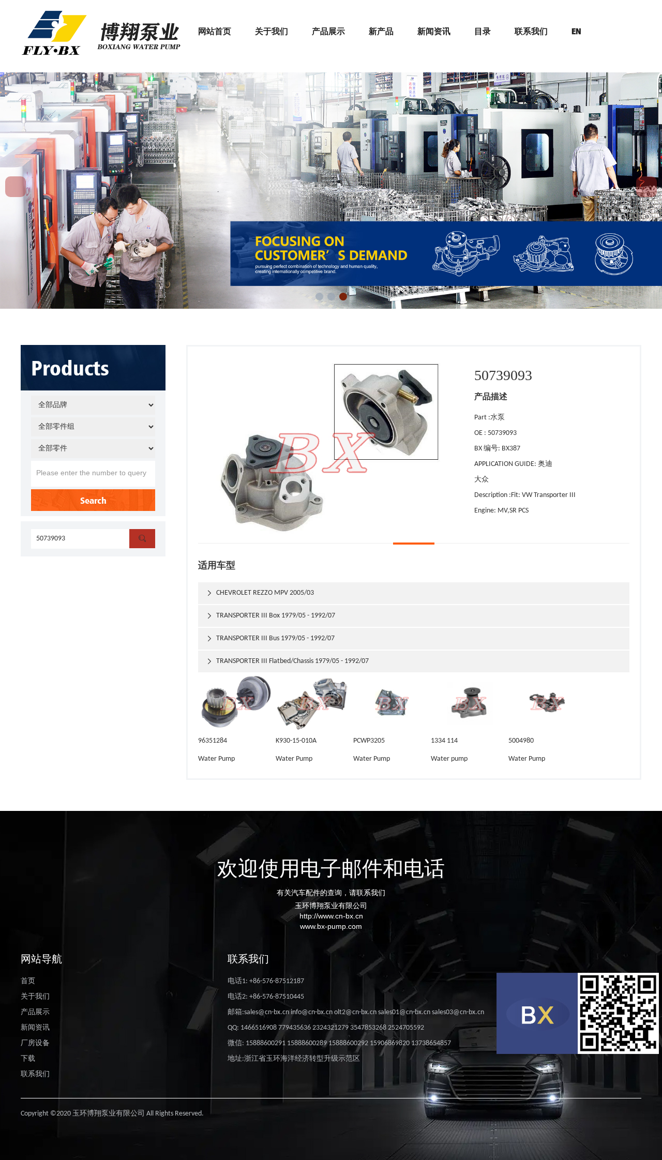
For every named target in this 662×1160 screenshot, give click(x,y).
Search (93, 500)
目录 (482, 31)
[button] (319, 296)
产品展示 (328, 31)
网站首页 (214, 31)
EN (576, 31)
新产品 (381, 31)
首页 (28, 981)
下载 (28, 1059)
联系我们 (531, 31)
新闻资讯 (433, 31)
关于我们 (271, 31)
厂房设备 (35, 1043)
